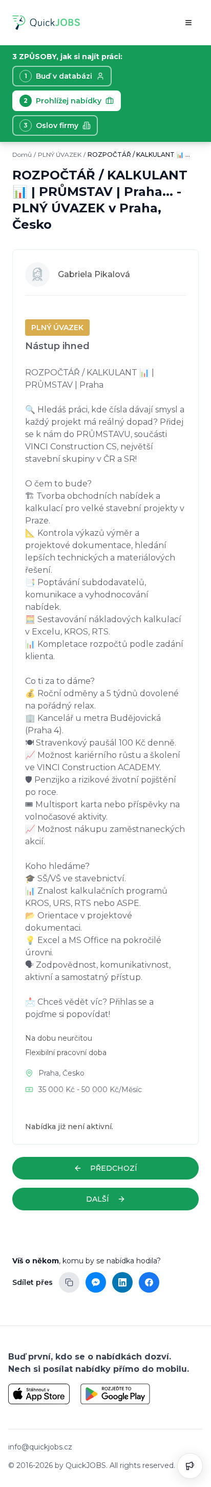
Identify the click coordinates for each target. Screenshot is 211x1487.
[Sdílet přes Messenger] (96, 1282)
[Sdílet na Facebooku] (149, 1282)
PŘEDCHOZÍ (113, 1168)
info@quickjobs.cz (40, 1447)
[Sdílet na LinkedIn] (122, 1282)
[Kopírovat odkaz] (69, 1282)
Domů (22, 154)
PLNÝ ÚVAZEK (59, 154)
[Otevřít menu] (188, 22)
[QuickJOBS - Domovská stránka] (46, 22)
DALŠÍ (97, 1199)
